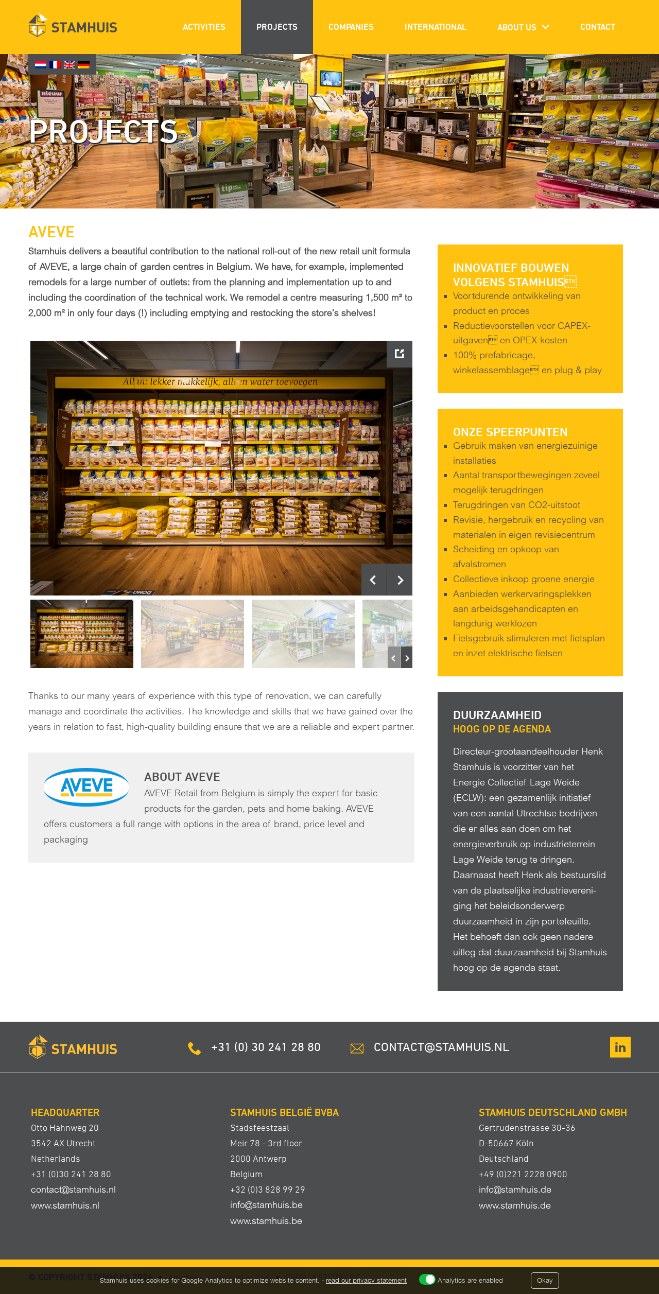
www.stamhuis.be (266, 1220)
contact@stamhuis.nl (73, 1189)
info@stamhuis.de (515, 1189)
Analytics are (470, 1280)
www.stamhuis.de (515, 1205)
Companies (351, 27)
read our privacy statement (366, 1280)
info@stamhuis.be (266, 1204)
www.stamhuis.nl (65, 1205)
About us (516, 27)
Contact (597, 27)
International (435, 27)
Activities (204, 27)
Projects (277, 27)
